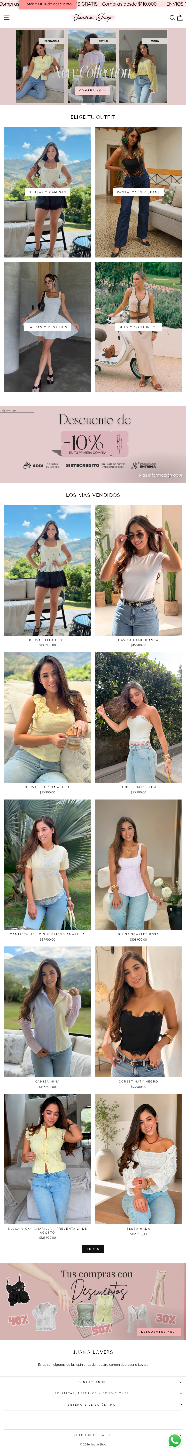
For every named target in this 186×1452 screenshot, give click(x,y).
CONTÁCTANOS (92, 1382)
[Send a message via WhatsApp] (175, 1441)
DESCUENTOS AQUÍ (159, 1331)
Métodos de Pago (91, 1435)
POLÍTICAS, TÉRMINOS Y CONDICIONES (92, 1393)
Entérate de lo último (92, 1404)
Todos (93, 1249)
